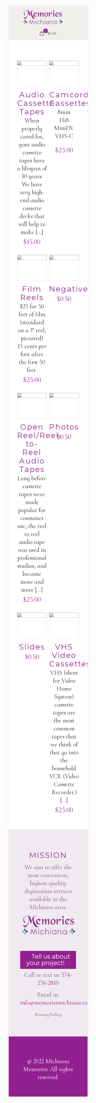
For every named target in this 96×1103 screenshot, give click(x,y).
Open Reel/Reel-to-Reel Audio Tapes (40, 448)
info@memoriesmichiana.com (56, 1002)
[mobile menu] (80, 16)
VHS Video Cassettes (70, 655)
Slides (32, 646)
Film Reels (32, 293)
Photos (64, 426)
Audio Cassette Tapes (36, 103)
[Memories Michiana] (48, 16)
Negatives (71, 288)
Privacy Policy (48, 1014)
